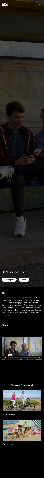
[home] (5, 4)
